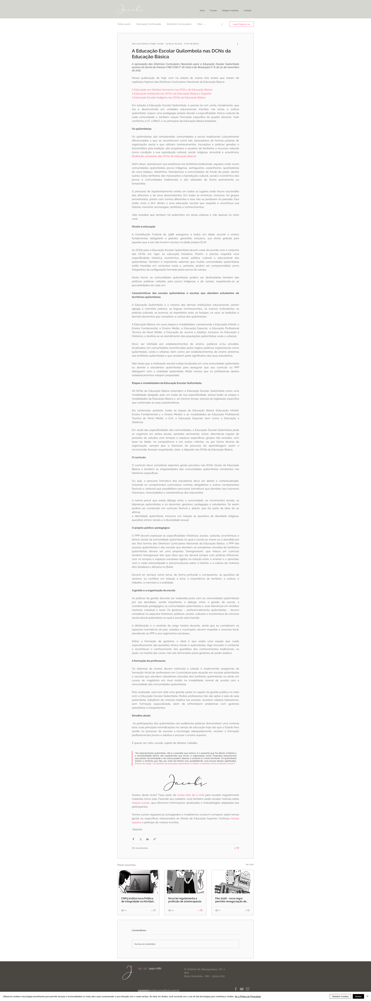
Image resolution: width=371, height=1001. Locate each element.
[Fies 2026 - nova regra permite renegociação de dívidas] (232, 881)
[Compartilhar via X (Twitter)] (140, 839)
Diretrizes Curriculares (179, 24)
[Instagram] (247, 989)
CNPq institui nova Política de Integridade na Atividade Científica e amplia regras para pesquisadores (138, 900)
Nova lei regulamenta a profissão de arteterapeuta (184, 900)
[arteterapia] (185, 881)
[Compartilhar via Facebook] (133, 839)
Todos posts (124, 24)
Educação (137, 829)
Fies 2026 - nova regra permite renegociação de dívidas (230, 900)
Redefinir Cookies (340, 996)
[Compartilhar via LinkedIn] (147, 839)
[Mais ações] (237, 43)
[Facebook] (235, 989)
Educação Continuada (149, 24)
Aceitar (358, 996)
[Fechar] (367, 996)
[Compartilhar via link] (154, 839)
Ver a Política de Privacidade (248, 996)
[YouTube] (241, 989)
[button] (222, 24)
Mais (199, 24)
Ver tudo (249, 864)
